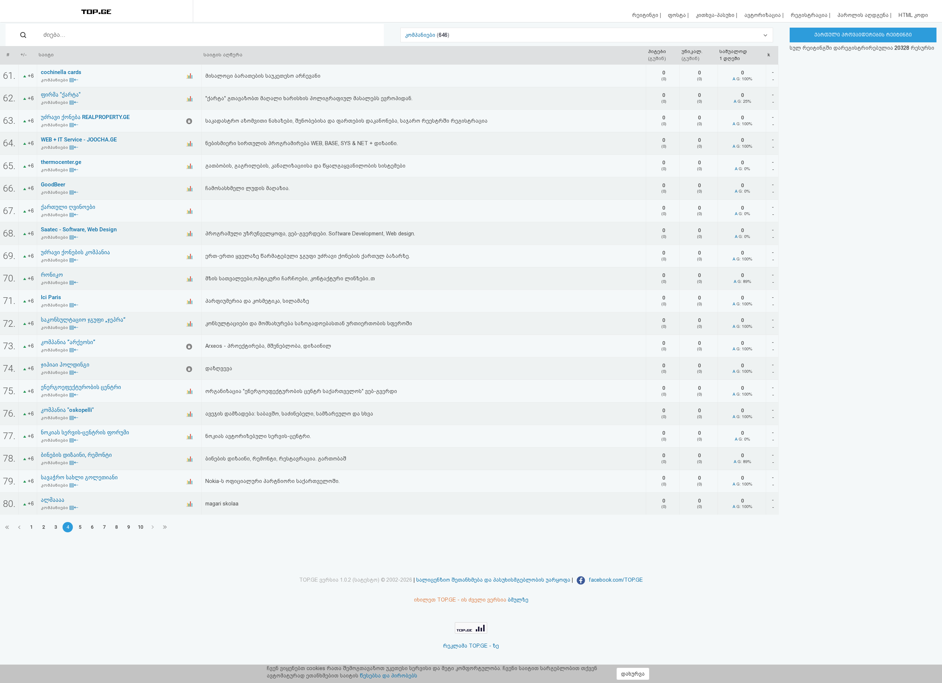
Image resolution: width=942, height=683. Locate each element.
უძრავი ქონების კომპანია (75, 252)
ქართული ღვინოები (68, 207)
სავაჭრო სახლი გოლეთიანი (79, 477)
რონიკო (52, 275)
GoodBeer (53, 184)
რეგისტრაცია (810, 15)
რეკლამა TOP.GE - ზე (471, 646)
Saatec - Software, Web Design (79, 229)
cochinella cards (61, 72)
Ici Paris (51, 297)
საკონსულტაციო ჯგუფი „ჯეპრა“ (83, 319)
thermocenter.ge (61, 162)
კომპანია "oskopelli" (67, 410)
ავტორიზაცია (763, 15)
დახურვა (633, 674)
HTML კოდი (913, 15)
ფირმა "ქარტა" (61, 94)
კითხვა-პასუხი (716, 15)
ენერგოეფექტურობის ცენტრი (81, 387)
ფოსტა (677, 15)
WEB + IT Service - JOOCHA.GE (79, 139)
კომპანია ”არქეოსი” (68, 342)
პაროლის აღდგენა (863, 15)
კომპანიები (421, 35)
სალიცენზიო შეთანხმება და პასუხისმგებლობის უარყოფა (493, 580)
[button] (586, 35)
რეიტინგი (646, 15)
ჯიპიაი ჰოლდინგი (65, 364)
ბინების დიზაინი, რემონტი (76, 455)
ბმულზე (518, 600)
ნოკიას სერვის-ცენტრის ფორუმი (85, 432)
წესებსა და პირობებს (388, 676)
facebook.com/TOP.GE (615, 580)
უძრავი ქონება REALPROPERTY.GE (85, 117)
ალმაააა (52, 500)
